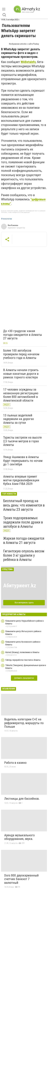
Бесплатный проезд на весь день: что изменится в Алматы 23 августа (24, 505)
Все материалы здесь (24, 602)
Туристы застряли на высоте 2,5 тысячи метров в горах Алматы (22, 441)
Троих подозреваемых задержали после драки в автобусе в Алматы (23, 522)
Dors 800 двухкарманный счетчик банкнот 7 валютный (21, 879)
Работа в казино (15, 763)
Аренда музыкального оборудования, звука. (19, 837)
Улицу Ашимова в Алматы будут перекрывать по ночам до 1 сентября (23, 460)
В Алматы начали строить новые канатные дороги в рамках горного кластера (21, 373)
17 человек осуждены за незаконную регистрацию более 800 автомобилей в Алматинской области (20, 395)
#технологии (6, 219)
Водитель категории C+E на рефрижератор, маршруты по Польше (24, 722)
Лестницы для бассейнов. (22, 798)
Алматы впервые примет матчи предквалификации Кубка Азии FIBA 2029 (21, 480)
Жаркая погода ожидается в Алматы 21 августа (23, 540)
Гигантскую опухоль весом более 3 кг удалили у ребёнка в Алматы (23, 555)
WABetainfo (28, 62)
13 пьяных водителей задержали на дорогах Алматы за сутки (18, 419)
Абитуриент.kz (19, 585)
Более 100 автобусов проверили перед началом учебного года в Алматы (21, 354)
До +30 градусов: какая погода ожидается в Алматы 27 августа (22, 334)
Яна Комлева (13, 225)
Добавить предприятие (24, 678)
